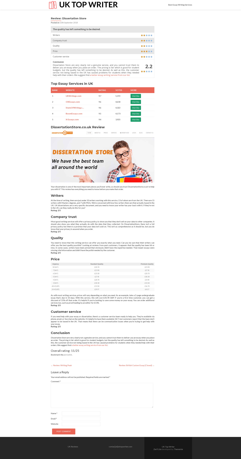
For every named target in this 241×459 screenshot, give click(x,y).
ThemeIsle (178, 449)
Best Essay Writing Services (180, 5)
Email (54, 418)
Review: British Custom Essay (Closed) (136, 365)
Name (54, 413)
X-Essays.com (72, 119)
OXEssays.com (73, 102)
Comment (56, 381)
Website (54, 424)
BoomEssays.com (74, 113)
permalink (68, 354)
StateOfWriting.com (75, 107)
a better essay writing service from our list (110, 75)
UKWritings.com (73, 96)
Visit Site (135, 96)
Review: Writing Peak (61, 365)
